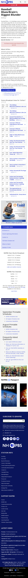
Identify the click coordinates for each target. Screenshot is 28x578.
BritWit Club (4, 502)
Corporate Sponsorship (6, 504)
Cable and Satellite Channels (14, 267)
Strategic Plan (4, 488)
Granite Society (4, 508)
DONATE (13, 5)
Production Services (5, 481)
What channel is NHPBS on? (7, 490)
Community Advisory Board (7, 467)
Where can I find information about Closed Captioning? (14, 356)
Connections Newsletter (12, 321)
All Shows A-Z (5, 230)
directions (21, 430)
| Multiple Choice (8, 558)
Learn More (14, 291)
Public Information (5, 483)
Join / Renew (13, 575)
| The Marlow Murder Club (9, 532)
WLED (19, 562)
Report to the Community (6, 485)
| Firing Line (9, 549)
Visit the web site (8, 90)
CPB (17, 570)
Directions (6, 575)
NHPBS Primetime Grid (11, 316)
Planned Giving (4, 517)
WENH (15, 562)
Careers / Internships (5, 463)
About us (13, 572)
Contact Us (5, 237)
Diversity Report (4, 474)
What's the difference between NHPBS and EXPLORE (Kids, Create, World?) (15, 352)
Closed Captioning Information (10, 234)
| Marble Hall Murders (8, 534)
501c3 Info (3, 458)
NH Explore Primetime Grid (12, 319)
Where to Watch (6, 244)
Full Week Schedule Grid (8, 240)
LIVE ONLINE (11, 287)
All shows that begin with (11, 95)
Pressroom (3, 479)
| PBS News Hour (12, 552)
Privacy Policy (20, 575)
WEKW (24, 562)
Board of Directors (5, 461)
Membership (4, 513)
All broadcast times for (12, 93)
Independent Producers (6, 476)
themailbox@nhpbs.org (9, 435)
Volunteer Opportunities (6, 522)
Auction (3, 499)
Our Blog (3, 456)
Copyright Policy (4, 472)
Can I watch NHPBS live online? (14, 342)
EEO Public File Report (10, 564)
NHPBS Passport (5, 515)
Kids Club (3, 511)
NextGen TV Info (6, 247)
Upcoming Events (5, 520)
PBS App (23, 287)
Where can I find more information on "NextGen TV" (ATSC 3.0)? (15, 344)
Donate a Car (4, 506)
